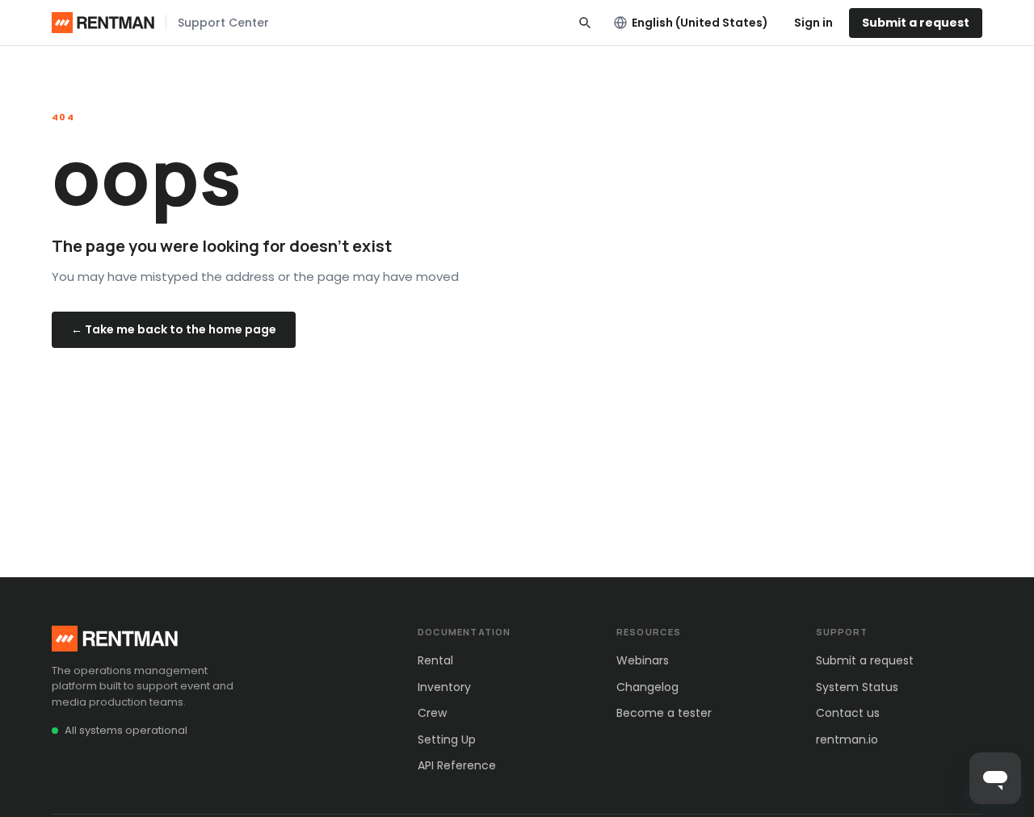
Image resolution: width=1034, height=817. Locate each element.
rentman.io (847, 739)
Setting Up (447, 739)
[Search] (585, 22)
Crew (432, 713)
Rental (435, 660)
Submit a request (915, 23)
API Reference (457, 765)
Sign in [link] (813, 23)
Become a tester (664, 713)
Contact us (848, 713)
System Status (857, 687)
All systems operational (126, 730)
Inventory (444, 687)
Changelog (647, 687)
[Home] (103, 22)
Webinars (642, 660)
